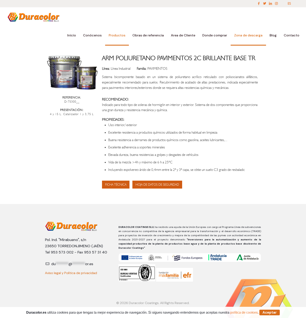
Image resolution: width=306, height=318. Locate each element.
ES (289, 3)
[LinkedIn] (270, 3)
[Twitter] (264, 3)
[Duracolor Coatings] (33, 16)
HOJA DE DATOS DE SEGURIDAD (157, 184)
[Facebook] (259, 3)
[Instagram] (276, 3)
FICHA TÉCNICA (115, 184)
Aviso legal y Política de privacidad (71, 273)
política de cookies (244, 312)
